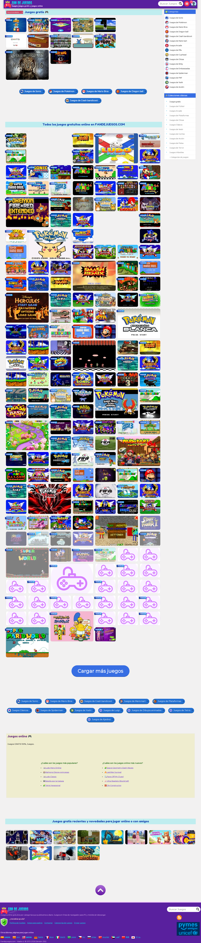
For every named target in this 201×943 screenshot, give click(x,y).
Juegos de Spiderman (178, 73)
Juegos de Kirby (176, 64)
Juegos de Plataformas (179, 116)
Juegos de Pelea (176, 143)
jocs (18, 937)
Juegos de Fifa (175, 50)
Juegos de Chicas (176, 59)
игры (93, 937)
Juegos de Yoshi (176, 82)
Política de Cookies (17, 923)
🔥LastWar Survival (112, 772)
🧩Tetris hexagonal (51, 785)
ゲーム (137, 937)
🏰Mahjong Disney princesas (56, 772)
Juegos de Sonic (176, 18)
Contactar (48, 923)
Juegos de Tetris (181, 710)
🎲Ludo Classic (50, 777)
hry (83, 937)
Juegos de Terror (176, 148)
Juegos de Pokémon (178, 22)
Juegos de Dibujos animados (146, 710)
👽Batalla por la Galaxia (53, 781)
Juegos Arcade (175, 46)
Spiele (40, 937)
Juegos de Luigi (111, 710)
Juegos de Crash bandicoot (180, 36)
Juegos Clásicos (175, 125)
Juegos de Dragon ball (178, 32)
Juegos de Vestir (176, 129)
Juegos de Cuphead (177, 55)
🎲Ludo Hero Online (52, 768)
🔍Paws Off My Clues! (114, 777)
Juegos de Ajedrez (101, 719)
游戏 (127, 937)
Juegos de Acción (176, 87)
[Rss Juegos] (179, 917)
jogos (74, 937)
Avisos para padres (34, 923)
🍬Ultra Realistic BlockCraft (116, 781)
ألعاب (117, 937)
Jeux (52, 937)
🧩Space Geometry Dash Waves (118, 768)
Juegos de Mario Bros (178, 27)
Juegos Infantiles (176, 152)
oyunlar (105, 937)
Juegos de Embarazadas (179, 69)
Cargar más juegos (100, 671)
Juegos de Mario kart (178, 41)
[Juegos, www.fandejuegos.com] (18, 4)
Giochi (62, 937)
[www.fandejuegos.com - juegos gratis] (15, 910)
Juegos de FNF (175, 78)
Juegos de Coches (177, 134)
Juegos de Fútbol (176, 106)
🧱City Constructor (112, 785)
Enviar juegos (79, 923)
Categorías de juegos (63, 923)
